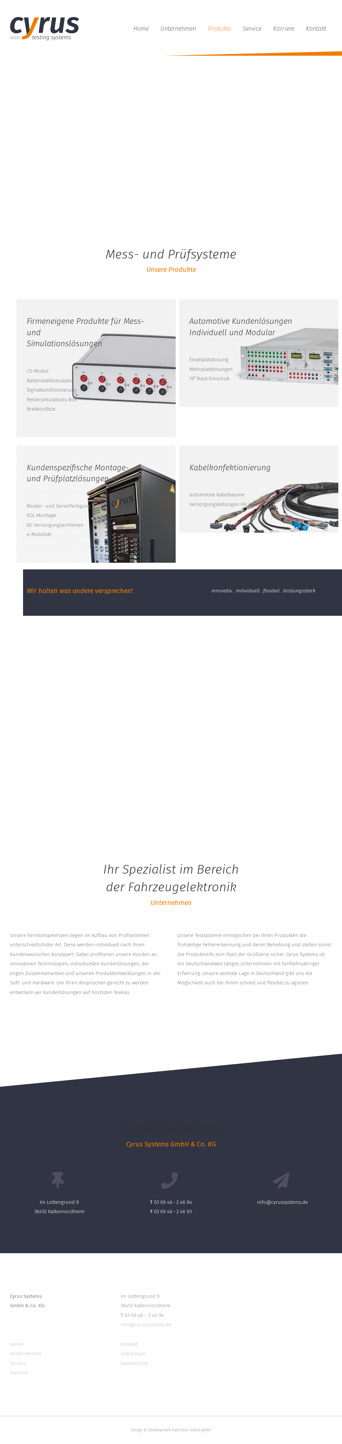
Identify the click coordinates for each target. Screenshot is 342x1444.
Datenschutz (134, 1363)
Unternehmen (25, 1354)
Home (16, 1344)
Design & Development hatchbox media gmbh (171, 1430)
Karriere (19, 1373)
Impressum (133, 1354)
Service (18, 1363)
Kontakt (129, 1344)
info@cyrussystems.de (282, 1202)
